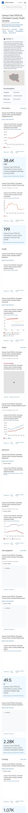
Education (10, 31)
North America (13, 26)
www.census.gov (7, 102)
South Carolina (19, 24)
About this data (18, 129)
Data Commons (9, 2)
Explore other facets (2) (8, 119)
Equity (4, 31)
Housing (5, 33)
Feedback (20, 2)
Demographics (19, 31)
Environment (12, 33)
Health (21, 29)
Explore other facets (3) (8, 609)
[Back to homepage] (3, 3)
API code (12, 152)
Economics (14, 29)
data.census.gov (10, 129)
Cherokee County (10, 24)
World (18, 26)
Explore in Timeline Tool (20, 152)
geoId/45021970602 (15, 22)
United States (5, 26)
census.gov (9, 176)
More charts (23, 108)
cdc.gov (8, 270)
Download (7, 152)
